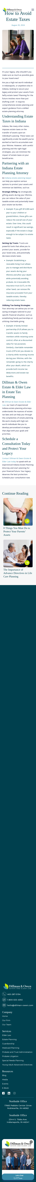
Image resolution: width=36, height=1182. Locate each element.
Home (5, 1016)
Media (5, 1080)
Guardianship (8, 1044)
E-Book (5, 1088)
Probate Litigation (10, 1056)
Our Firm (6, 1020)
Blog (4, 1075)
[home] (16, 9)
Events (5, 1084)
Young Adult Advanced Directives (17, 1065)
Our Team (6, 1025)
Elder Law (6, 1035)
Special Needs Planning (13, 1060)
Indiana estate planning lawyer (18, 178)
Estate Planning (9, 1039)
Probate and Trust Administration (17, 1052)
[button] (32, 10)
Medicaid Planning (10, 1048)
